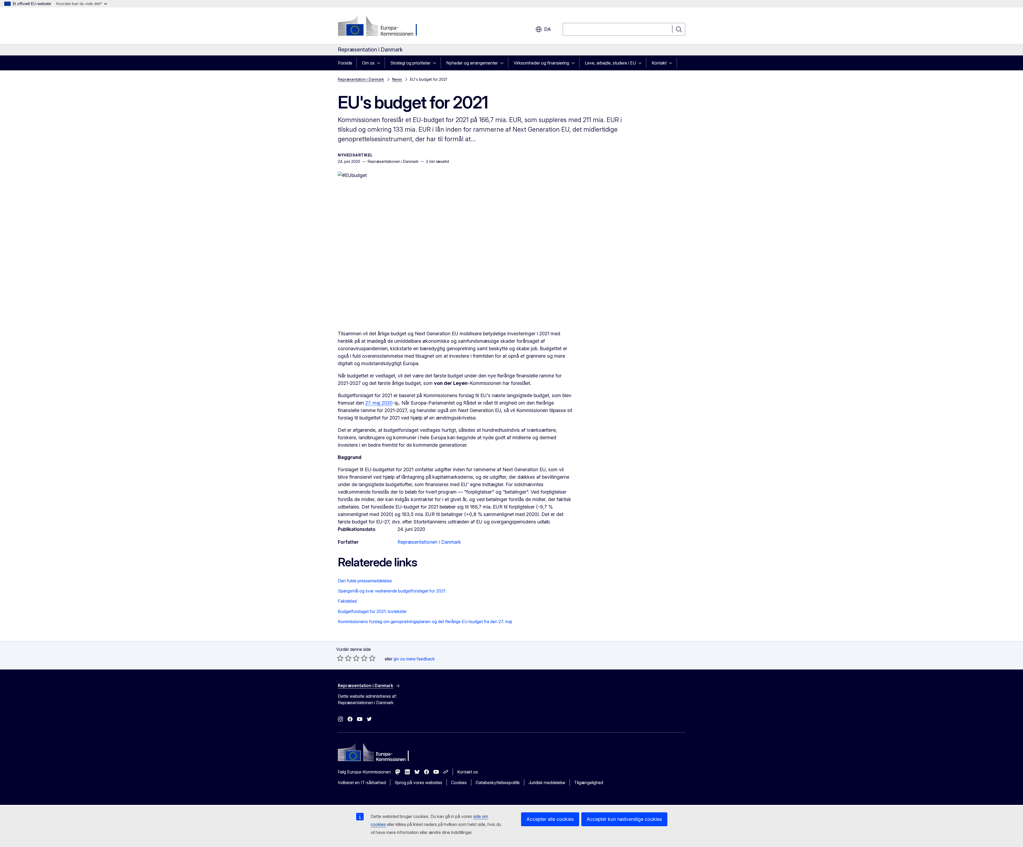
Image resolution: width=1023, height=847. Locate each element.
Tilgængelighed (588, 782)
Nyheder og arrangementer (472, 63)
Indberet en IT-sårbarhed (362, 782)
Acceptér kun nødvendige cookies (624, 819)
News (397, 79)
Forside (345, 63)
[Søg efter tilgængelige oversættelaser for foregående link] (396, 403)
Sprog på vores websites (418, 782)
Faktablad (347, 601)
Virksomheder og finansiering (541, 63)
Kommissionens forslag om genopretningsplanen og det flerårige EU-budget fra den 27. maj (425, 621)
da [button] (547, 29)
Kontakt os (467, 772)
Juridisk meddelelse (547, 782)
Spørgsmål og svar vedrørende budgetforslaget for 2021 (391, 590)
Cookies (459, 782)
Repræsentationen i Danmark (429, 542)
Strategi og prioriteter (410, 63)
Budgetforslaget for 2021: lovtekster (372, 611)
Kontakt (659, 63)
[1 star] (340, 658)
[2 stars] (344, 658)
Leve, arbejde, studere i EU (610, 63)
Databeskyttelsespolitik (498, 782)
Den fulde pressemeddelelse (365, 580)
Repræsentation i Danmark (361, 79)
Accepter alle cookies (550, 819)
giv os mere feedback (414, 659)
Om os (368, 63)
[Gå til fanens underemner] (380, 62)
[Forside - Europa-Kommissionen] (381, 26)
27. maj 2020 (379, 403)
